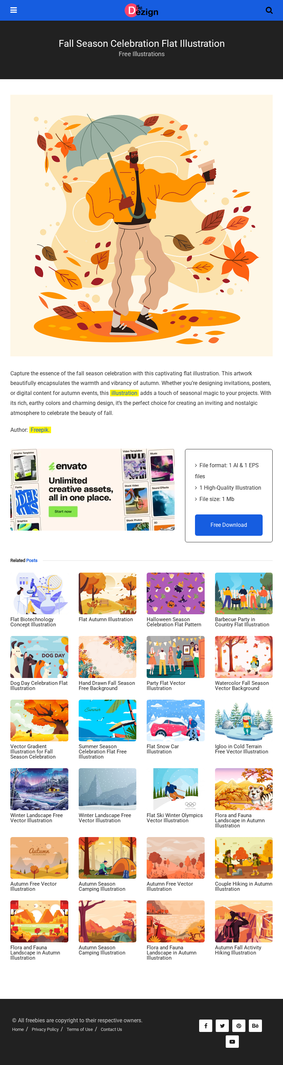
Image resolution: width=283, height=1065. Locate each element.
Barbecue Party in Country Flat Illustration (242, 622)
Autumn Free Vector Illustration (33, 886)
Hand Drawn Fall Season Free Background (107, 685)
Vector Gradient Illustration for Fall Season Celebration (33, 751)
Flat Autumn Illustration (106, 619)
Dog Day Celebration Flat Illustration (39, 685)
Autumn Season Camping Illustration (102, 886)
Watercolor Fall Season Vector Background (242, 685)
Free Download (229, 525)
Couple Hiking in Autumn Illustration (243, 886)
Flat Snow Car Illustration (163, 749)
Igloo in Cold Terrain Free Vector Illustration (241, 749)
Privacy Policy (45, 1029)
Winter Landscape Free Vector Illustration (36, 818)
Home (18, 1029)
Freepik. (40, 430)
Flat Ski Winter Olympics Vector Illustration (175, 818)
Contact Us (111, 1029)
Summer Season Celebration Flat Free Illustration (103, 751)
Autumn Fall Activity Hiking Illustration (238, 950)
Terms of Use (80, 1029)
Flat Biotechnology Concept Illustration (33, 622)
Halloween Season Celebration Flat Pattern (174, 622)
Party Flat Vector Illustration (166, 685)
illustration (124, 393)
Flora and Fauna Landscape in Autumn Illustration (240, 820)
